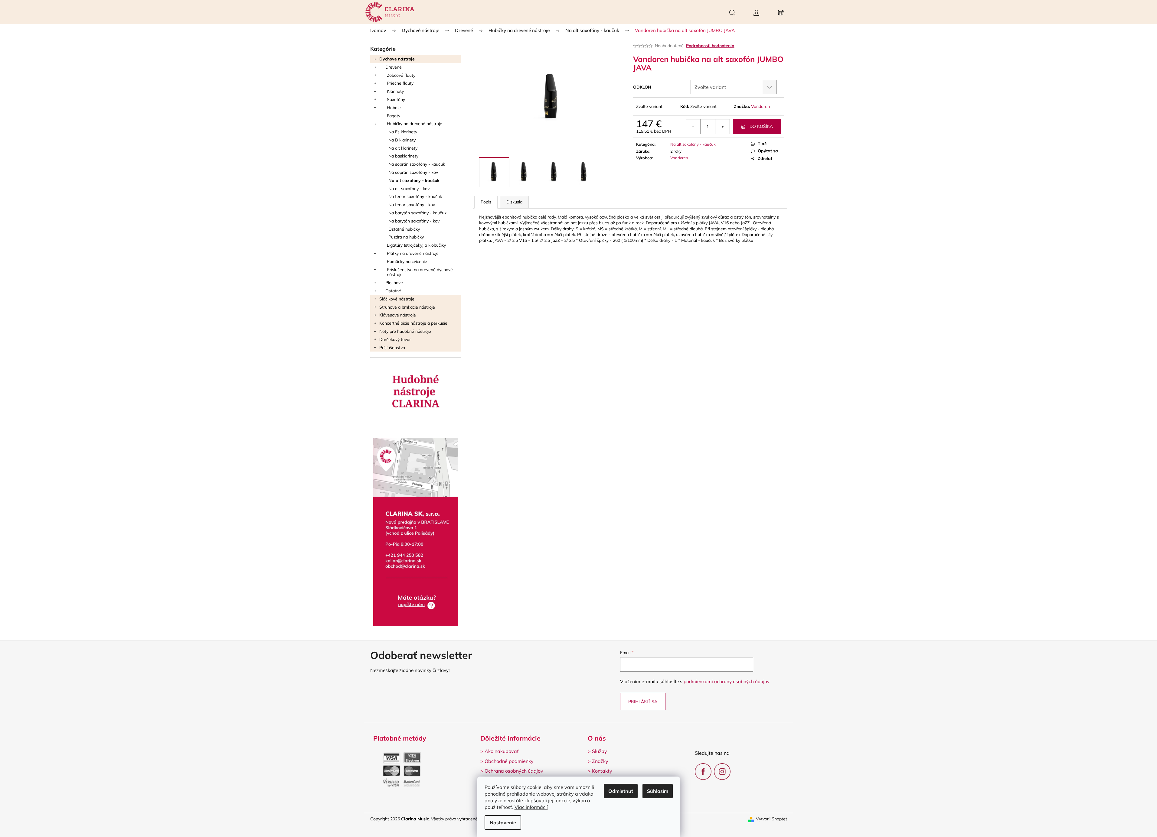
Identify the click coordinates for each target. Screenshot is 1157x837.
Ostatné (393, 291)
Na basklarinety (403, 156)
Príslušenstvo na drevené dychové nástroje (420, 272)
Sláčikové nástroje (396, 299)
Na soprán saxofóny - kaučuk (416, 164)
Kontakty (602, 771)
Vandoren (760, 106)
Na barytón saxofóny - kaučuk (417, 213)
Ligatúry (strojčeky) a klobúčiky (416, 245)
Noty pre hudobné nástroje (405, 331)
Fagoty (393, 115)
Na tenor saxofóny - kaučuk (415, 196)
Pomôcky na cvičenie (407, 261)
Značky (600, 761)
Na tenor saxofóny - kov (411, 204)
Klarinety (395, 91)
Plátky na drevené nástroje (413, 253)
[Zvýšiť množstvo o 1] (722, 126)
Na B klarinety (402, 140)
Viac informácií (531, 807)
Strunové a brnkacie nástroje (407, 307)
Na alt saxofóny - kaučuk (414, 180)
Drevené (393, 67)
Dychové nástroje (397, 59)
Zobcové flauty (401, 75)
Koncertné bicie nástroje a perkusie (413, 323)
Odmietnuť (620, 791)
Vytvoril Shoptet (771, 819)
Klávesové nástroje (397, 315)
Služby (599, 751)
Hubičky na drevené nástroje (414, 123)
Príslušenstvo (392, 347)
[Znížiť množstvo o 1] (693, 126)
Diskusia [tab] (514, 202)
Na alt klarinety (402, 148)
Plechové (394, 282)
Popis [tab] (486, 202)
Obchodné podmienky (509, 761)
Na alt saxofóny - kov (409, 188)
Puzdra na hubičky (406, 237)
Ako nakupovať (502, 751)
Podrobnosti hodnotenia (710, 45)
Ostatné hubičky (404, 229)
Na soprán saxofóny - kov (413, 172)
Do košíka (761, 126)
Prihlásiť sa (642, 701)
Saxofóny (396, 99)
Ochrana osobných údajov (514, 771)
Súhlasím (657, 791)
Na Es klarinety (402, 132)
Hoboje (394, 107)
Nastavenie (503, 822)
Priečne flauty (400, 83)
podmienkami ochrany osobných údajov (727, 681)
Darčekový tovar (395, 339)
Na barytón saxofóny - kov (414, 221)
